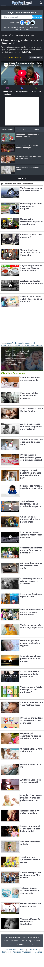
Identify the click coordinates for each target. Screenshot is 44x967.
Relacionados (7, 129)
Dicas (6, 941)
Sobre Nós (33, 949)
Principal (4, 35)
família (14, 343)
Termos (36, 27)
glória (32, 345)
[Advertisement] (22, 111)
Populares (22, 129)
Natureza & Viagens (31, 937)
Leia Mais (26, 52)
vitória (12, 345)
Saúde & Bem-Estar (26, 35)
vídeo (9, 343)
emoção (21, 343)
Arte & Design (26, 941)
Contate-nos (10, 949)
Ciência (30, 944)
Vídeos (11, 35)
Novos (36, 129)
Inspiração (21, 944)
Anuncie (38, 952)
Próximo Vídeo (35, 57)
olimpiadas (19, 345)
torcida (26, 345)
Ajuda (22, 949)
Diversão (14, 941)
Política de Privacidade (22, 29)
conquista (38, 345)
